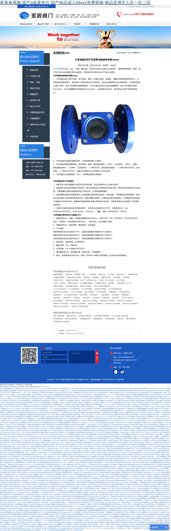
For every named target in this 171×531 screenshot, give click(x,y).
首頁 (129, 53)
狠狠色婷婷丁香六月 (60, 478)
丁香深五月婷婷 (92, 524)
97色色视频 (21, 422)
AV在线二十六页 (13, 490)
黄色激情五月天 (51, 396)
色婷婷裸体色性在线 (123, 462)
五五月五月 (12, 522)
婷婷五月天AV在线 (107, 480)
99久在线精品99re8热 (36, 398)
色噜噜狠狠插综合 (21, 462)
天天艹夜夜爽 (85, 506)
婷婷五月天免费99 (136, 496)
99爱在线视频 (149, 396)
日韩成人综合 (111, 390)
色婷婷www (30, 530)
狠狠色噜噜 (77, 452)
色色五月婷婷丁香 (22, 486)
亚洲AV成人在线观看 (92, 418)
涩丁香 (62, 404)
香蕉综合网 (58, 450)
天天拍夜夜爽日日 (25, 400)
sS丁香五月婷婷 (59, 392)
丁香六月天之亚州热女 (154, 418)
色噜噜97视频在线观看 (122, 474)
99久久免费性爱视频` (99, 508)
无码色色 (6, 442)
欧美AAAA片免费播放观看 (13, 494)
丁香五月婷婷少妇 (87, 458)
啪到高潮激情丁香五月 (65, 530)
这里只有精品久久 (78, 402)
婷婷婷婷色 (76, 414)
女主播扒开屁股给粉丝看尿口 (123, 522)
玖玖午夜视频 (29, 420)
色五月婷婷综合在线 (40, 478)
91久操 (79, 490)
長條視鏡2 (106, 297)
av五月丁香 (109, 488)
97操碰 (69, 436)
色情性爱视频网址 (10, 520)
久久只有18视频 (71, 488)
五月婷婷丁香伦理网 (53, 466)
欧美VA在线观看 (122, 442)
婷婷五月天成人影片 (64, 438)
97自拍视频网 (153, 462)
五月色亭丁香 (165, 392)
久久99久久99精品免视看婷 (91, 470)
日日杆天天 (43, 412)
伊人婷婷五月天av (39, 420)
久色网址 (17, 434)
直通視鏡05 (113, 292)
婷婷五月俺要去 (99, 522)
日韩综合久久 (123, 460)
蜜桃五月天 (149, 488)
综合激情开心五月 (17, 484)
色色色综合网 (54, 464)
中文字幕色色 (37, 518)
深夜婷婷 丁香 (157, 398)
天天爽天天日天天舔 (23, 436)
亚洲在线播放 (159, 438)
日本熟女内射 (110, 426)
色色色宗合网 (60, 504)
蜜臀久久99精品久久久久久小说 (89, 520)
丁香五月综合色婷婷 (30, 484)
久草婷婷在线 (162, 500)
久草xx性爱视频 (99, 458)
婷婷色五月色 (10, 416)
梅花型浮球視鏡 (100, 289)
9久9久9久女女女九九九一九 (36, 470)
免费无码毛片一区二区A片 (118, 486)
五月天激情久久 (24, 446)
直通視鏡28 (105, 294)
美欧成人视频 (7, 478)
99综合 (23, 434)
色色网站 (72, 444)
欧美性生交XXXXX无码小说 (10, 400)
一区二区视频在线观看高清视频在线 (46, 418)
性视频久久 (146, 496)
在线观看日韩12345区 (19, 448)
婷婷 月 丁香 (15, 492)
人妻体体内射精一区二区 (7, 420)
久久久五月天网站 (52, 408)
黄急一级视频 (101, 488)
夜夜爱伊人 (98, 408)
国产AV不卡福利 (73, 520)
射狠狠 (155, 488)
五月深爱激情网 (41, 462)
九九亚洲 (35, 498)
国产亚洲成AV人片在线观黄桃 (65, 432)
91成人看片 (117, 488)
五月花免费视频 (45, 422)
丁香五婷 (39, 508)
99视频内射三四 (47, 402)
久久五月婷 (24, 450)
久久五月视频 (42, 440)
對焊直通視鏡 (101, 292)
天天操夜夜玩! (71, 434)
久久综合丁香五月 (160, 388)
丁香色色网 (85, 452)
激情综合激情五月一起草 (100, 462)
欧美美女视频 (83, 448)
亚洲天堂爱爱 (90, 500)
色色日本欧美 (6, 456)
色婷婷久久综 (24, 474)
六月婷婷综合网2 (49, 416)
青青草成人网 (28, 478)
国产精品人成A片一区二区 (28, 444)
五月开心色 (50, 478)
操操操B (114, 472)
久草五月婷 (125, 406)
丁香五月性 (14, 530)
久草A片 (46, 474)
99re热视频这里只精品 (93, 390)
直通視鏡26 (57, 294)
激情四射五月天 (117, 430)
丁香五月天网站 (5, 402)
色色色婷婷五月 (39, 438)
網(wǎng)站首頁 (26, 24)
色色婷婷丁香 (87, 396)
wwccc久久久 (15, 474)
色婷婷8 (10, 450)
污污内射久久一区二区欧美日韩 (37, 410)
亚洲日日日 (134, 490)
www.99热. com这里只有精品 (94, 472)
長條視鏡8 (125, 294)
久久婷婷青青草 (134, 474)
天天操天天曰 (53, 488)
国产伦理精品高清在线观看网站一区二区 (33, 512)
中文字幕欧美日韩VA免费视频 (156, 430)
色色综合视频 (109, 522)
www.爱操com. (134, 434)
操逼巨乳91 (123, 466)
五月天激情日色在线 (8, 462)
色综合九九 (53, 422)
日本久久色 (18, 506)
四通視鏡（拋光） (80, 274)
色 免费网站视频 (15, 514)
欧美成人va (5, 500)
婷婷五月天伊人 (154, 416)
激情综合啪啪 (65, 468)
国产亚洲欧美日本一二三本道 (121, 410)
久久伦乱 (63, 526)
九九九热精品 (60, 528)
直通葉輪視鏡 (110, 318)
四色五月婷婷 (158, 396)
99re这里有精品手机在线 (140, 472)
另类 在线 (49, 420)
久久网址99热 (17, 412)
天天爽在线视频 (96, 394)
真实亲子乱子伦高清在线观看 (31, 516)
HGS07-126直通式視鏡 (80, 306)
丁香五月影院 (117, 400)
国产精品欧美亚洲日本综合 (58, 436)
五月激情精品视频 (81, 526)
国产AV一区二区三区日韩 (95, 410)
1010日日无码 (12, 486)
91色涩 (152, 438)
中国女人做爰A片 (109, 458)
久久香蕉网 (166, 390)
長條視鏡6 (66, 297)
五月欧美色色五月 (51, 448)
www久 (137, 510)
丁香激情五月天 (158, 490)
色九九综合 (54, 434)
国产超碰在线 (120, 408)
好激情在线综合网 (111, 514)
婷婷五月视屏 (162, 516)
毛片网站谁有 (48, 500)
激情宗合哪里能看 (125, 448)
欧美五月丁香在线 (160, 410)
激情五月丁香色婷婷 (15, 460)
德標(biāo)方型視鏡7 (95, 303)
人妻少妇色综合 (58, 430)
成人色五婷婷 (149, 522)
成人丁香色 (144, 500)
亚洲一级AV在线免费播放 (97, 400)
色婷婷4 (136, 454)
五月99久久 (77, 458)
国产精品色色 (143, 468)
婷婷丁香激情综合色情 (125, 472)
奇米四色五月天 (51, 424)
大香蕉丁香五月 (128, 498)
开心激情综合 (164, 442)
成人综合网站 (17, 428)
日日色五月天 (91, 392)
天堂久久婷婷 (107, 440)
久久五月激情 (153, 502)
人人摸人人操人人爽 (29, 508)
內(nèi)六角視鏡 (76, 292)
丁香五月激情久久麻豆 (36, 474)
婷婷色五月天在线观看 (58, 486)
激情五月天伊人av (151, 440)
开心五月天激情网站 (155, 452)
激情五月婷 (165, 452)
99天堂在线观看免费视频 (138, 410)
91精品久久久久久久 (68, 474)
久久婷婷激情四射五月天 (145, 404)
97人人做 (96, 518)
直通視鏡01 (94, 294)
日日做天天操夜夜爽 (56, 506)
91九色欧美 (128, 408)
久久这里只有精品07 (163, 432)
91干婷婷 (134, 404)
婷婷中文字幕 (101, 452)
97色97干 (40, 436)
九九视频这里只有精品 (159, 476)
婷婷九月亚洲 (20, 420)
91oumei (46, 436)
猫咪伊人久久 (162, 470)
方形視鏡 (57, 68)
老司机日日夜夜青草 (88, 474)
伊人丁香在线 (4, 488)
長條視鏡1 (115, 297)
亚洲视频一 (25, 404)
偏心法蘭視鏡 (89, 292)
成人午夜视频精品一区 (146, 490)
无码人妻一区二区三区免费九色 (83, 398)
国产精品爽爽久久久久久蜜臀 (43, 526)
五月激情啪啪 (160, 446)
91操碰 (67, 464)
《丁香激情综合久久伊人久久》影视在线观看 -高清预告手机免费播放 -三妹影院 (64, 492)
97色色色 (115, 440)
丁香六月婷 (107, 456)
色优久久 (48, 468)
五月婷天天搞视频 (42, 514)
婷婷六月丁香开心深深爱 (58, 456)
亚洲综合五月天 (94, 498)
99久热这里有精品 (5, 484)
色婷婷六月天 (80, 434)
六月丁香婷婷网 (66, 484)
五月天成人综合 (71, 486)
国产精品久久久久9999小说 (129, 456)
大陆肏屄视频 (79, 432)
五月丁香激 (23, 488)
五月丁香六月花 (94, 502)
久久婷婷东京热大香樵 (101, 446)
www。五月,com (20, 438)
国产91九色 (116, 416)
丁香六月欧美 (6, 474)
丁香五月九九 (14, 526)
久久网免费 (8, 412)
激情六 (73, 464)
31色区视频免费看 (91, 434)
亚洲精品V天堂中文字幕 (121, 414)
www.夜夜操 (66, 496)
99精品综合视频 (124, 470)
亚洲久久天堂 (79, 420)
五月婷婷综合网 (11, 482)
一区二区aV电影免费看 (55, 410)
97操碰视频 (74, 448)
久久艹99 (62, 464)
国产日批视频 (91, 456)
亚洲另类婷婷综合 (89, 512)
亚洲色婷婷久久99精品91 (103, 500)
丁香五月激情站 (75, 408)
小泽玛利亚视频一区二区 (162, 504)
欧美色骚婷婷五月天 (50, 472)
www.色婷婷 (35, 426)
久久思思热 (147, 476)
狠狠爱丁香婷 (31, 462)
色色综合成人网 (134, 494)
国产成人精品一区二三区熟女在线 (85, 464)
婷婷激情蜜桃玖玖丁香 (122, 484)
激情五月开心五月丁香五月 (127, 402)
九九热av (142, 456)
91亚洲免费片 (69, 510)
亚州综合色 (16, 450)
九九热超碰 (33, 390)
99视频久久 (161, 422)
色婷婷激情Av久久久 (46, 430)
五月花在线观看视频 (68, 420)
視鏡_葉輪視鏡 (58, 315)
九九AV (93, 480)
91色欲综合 (93, 492)
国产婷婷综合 (130, 510)
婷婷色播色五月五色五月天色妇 (63, 452)
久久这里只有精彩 (51, 390)
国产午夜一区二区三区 (140, 432)
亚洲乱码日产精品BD (67, 394)
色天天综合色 (61, 512)
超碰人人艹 (14, 446)
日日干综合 (117, 476)
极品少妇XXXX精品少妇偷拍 (114, 464)
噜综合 (65, 410)
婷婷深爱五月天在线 (112, 492)
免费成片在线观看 (49, 432)
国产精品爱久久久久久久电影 (43, 522)
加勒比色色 (6, 492)
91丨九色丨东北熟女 (103, 524)
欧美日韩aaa (67, 412)
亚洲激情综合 (6, 528)
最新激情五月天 (164, 482)
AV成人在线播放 (51, 470)
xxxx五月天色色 (152, 422)
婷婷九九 (101, 526)
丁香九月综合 (145, 436)
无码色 (165, 466)
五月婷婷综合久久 (120, 398)
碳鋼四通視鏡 (58, 274)
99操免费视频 (85, 430)
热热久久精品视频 (102, 412)
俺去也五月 (94, 496)
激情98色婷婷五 (150, 518)
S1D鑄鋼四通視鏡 (86, 283)
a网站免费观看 (134, 388)
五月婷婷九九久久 (108, 396)
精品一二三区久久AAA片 (135, 486)
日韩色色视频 (145, 524)
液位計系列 (35, 106)
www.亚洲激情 (41, 424)
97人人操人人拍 (25, 392)
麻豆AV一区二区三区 (31, 480)
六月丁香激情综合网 (124, 502)
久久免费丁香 (79, 508)
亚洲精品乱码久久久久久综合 (35, 434)
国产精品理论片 (152, 506)
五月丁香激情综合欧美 (114, 496)
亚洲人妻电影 (18, 508)
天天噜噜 (12, 394)
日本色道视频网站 (76, 496)
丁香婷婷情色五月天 (12, 464)
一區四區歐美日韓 (143, 482)
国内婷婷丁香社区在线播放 (124, 508)
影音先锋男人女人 (152, 516)
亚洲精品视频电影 (83, 466)
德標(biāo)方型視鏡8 (112, 303)
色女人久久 (62, 434)
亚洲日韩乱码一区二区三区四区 (56, 446)
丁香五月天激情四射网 (112, 448)
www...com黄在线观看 (29, 424)
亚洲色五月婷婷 (164, 462)
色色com (37, 454)
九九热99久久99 (119, 396)
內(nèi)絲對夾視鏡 (70, 294)
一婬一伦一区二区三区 (92, 528)
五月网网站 (71, 440)
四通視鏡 (68, 274)
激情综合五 (112, 446)
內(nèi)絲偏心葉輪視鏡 (120, 315)
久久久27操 (28, 458)
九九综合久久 (17, 408)
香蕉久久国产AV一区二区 (14, 502)
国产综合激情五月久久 (36, 450)
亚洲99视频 (146, 464)
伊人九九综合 (120, 444)
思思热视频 (55, 526)
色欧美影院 (107, 472)
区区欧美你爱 (116, 456)
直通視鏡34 (83, 294)
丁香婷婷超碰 (148, 398)
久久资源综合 (28, 522)
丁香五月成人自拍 (105, 528)
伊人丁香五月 (77, 480)
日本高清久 (56, 402)
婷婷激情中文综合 (62, 520)
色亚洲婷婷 (164, 474)
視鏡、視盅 (35, 81)
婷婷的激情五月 (12, 454)
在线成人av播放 (65, 522)
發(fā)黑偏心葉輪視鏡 (101, 315)
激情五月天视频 (131, 394)
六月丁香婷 (126, 528)
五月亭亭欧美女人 (134, 414)
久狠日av (84, 392)
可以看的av (139, 402)
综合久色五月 (148, 420)
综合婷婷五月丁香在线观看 (161, 458)
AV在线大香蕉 (79, 516)
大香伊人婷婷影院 (22, 520)
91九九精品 (102, 496)
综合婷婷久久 (143, 470)
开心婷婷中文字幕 (117, 518)
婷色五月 (143, 474)
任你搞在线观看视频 (63, 472)
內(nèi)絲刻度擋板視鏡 (102, 286)
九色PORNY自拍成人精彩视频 (78, 494)
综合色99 (33, 436)
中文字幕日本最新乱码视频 (29, 476)
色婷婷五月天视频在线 (67, 516)
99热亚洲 (144, 512)
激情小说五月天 (13, 510)
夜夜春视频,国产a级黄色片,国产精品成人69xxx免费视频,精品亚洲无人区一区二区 (25, 386)
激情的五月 (104, 470)
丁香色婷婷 (20, 522)
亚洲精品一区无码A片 (30, 524)
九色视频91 (57, 494)
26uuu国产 (131, 514)
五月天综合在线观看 (35, 486)
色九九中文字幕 (45, 456)
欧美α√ (71, 454)
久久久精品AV (140, 460)
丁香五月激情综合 (115, 424)
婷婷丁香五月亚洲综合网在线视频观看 (52, 510)
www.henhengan (146, 412)
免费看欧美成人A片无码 (104, 460)
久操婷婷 (40, 524)
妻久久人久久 (81, 418)
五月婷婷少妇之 (93, 484)
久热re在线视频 (114, 516)
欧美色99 (16, 392)
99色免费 (80, 424)
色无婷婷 (119, 450)
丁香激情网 (161, 502)
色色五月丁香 (144, 434)
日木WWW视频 (55, 404)
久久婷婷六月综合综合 (68, 460)
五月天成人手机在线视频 (46, 490)
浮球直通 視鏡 (124, 292)
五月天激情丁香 (67, 428)
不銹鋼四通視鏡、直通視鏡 (104, 283)
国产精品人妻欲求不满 (132, 444)
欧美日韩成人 (46, 400)
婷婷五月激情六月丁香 (157, 408)
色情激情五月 (120, 490)
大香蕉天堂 (125, 478)
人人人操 (133, 502)
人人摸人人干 (107, 404)
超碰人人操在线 (97, 440)
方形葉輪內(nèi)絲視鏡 (61, 321)
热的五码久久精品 (39, 494)
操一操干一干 (27, 452)
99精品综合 (41, 390)
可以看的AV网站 (144, 462)
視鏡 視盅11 (121, 274)
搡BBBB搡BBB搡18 (109, 408)
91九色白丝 (134, 462)
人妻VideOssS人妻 (144, 478)
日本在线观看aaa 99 (29, 502)
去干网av (111, 484)
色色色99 (37, 394)
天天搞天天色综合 (54, 514)
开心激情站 (8, 470)
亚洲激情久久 (79, 512)
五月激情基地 (112, 442)
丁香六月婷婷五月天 (38, 468)
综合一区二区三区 (154, 472)
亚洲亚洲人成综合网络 (150, 486)
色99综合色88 (51, 412)
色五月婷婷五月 (163, 488)
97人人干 (60, 412)
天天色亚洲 (102, 494)
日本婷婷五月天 (35, 406)
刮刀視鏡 (111, 274)
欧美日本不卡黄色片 (16, 468)
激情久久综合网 (113, 470)
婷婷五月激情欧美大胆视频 (91, 482)
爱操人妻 (113, 450)
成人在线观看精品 (126, 412)
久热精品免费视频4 (125, 436)
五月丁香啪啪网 (124, 434)
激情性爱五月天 (144, 454)
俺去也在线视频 (20, 426)
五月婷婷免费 (143, 392)
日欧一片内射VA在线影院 (53, 502)
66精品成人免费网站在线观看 (31, 506)
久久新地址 (57, 426)
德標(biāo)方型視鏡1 (72, 300)
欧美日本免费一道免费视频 (104, 512)
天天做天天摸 (99, 474)
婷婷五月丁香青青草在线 (158, 464)
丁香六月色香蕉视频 (154, 392)
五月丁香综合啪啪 (109, 490)
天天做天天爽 (111, 508)
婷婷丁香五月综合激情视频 (140, 448)
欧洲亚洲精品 (36, 414)
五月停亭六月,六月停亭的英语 (67, 418)
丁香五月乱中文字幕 (6, 392)
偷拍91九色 (36, 466)
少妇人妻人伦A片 (123, 392)
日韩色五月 (158, 394)
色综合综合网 (145, 414)
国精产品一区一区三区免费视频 (97, 476)
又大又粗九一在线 (18, 478)
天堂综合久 (95, 516)
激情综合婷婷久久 (110, 444)
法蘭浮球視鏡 (58, 286)
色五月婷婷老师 (77, 436)
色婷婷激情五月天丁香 (155, 390)
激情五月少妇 (86, 496)
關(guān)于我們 (43, 24)
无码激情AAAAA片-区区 (104, 434)
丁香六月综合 (84, 414)
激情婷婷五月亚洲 (127, 488)
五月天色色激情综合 (137, 504)
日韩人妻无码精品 (87, 438)
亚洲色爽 (143, 506)
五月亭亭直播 (105, 432)
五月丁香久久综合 (112, 498)
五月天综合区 (163, 510)
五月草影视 (57, 490)
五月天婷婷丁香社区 (29, 528)
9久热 (53, 400)
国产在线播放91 (32, 396)
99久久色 (48, 434)
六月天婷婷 (70, 508)
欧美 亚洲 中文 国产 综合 (74, 446)
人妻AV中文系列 (13, 458)
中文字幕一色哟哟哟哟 (32, 492)
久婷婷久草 (152, 444)
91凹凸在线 (58, 496)
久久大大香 (114, 394)
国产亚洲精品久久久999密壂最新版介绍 (144, 428)
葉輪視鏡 (34, 69)
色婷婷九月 (11, 504)
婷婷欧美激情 (155, 496)
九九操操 (158, 518)
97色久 (98, 480)
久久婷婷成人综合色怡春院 (160, 412)
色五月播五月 (111, 494)
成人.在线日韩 (148, 424)
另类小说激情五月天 (112, 452)
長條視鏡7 (57, 297)
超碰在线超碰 (140, 518)
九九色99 (12, 516)
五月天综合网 (150, 450)
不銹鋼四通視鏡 (59, 277)
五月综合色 (117, 422)
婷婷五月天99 (70, 526)
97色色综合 (73, 466)
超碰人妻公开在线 (74, 498)
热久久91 (24, 388)
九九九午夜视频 (105, 428)
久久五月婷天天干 (70, 504)
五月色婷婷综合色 (54, 484)
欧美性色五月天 (91, 460)
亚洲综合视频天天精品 (20, 470)
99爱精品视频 (134, 470)
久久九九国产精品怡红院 (59, 440)
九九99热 (78, 450)
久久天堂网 (50, 428)
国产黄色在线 (45, 506)
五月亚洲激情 (133, 482)
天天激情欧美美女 (53, 482)
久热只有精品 (17, 404)
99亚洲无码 (130, 398)
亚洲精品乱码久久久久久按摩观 (158, 468)
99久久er (128, 446)
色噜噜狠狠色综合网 (153, 514)
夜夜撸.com (42, 476)
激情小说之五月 (61, 462)
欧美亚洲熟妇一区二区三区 (72, 506)
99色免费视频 (76, 514)
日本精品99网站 (149, 504)
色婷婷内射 (38, 488)
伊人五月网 (165, 418)
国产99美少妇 (164, 478)
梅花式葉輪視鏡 (71, 318)
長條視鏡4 (86, 297)
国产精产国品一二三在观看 (158, 414)
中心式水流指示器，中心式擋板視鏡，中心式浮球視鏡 (72, 289)
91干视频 (61, 414)
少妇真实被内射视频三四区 (80, 412)
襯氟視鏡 (86, 277)
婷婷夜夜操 (68, 414)
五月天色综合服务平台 (78, 522)
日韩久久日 (129, 432)
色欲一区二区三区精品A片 (85, 486)
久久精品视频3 (135, 528)
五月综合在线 (63, 498)
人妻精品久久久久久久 (57, 442)
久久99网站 (131, 466)
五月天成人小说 (94, 428)
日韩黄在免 (64, 494)
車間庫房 (77, 24)
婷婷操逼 (44, 466)
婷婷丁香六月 (4, 394)
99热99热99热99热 (47, 392)
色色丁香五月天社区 (122, 494)
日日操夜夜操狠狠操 (90, 426)
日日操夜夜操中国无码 (82, 416)
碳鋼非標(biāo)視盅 (74, 277)
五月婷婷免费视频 (103, 466)
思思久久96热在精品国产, (79, 484)
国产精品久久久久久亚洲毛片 (56, 406)
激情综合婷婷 (120, 458)
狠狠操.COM (30, 394)
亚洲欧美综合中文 (15, 440)
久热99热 (21, 490)
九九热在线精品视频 (138, 446)
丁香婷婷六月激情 (128, 430)
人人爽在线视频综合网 (25, 498)
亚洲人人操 (163, 514)
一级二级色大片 (27, 432)
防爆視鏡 (93, 274)
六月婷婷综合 (9, 508)
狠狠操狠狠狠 (141, 394)
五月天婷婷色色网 (140, 430)
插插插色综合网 (105, 482)
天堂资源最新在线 (114, 412)
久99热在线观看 (96, 454)
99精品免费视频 (51, 512)
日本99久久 (136, 412)
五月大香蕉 (33, 404)
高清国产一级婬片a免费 (110, 392)
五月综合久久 (124, 492)
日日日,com (100, 464)
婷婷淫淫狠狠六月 (49, 450)
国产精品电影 (22, 396)
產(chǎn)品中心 (60, 24)
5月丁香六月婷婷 (135, 516)
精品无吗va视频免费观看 (26, 454)
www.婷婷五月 (86, 468)
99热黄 (145, 426)
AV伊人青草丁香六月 (140, 390)
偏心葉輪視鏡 (58, 318)
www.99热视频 (140, 400)
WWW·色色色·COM (14, 472)
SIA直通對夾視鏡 (71, 286)
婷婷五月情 (24, 398)
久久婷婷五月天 (72, 490)
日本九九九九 (12, 418)
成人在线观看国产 (33, 510)
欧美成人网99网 (159, 522)
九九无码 (110, 476)
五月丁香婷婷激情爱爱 (80, 476)
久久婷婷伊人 (46, 518)
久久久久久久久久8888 (104, 416)
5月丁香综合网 (103, 484)
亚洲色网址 (130, 390)
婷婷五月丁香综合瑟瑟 (58, 518)
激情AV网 (78, 474)
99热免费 (128, 490)
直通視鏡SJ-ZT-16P (124, 283)
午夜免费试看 (51, 528)
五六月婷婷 (121, 432)
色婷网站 (103, 498)
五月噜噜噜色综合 (42, 484)
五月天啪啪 (114, 402)
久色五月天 (11, 438)
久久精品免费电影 (160, 450)
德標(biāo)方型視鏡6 (78, 303)
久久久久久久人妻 (93, 422)
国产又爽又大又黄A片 (57, 480)
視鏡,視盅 (101, 274)
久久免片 (77, 394)
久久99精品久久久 (63, 390)
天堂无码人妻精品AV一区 (107, 520)
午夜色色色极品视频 (104, 436)
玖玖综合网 (23, 410)
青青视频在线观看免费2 (28, 514)
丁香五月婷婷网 (15, 442)
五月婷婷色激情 (162, 440)
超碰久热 (164, 406)
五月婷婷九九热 (42, 482)
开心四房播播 (78, 510)
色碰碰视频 (18, 504)
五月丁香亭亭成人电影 (78, 500)
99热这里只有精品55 (51, 438)
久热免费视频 (56, 394)
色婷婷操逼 (71, 478)
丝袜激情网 (12, 390)
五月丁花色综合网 (139, 488)
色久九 (19, 482)
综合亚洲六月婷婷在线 (32, 422)
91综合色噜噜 (57, 420)
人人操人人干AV (150, 446)
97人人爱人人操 (46, 394)
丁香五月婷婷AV (123, 440)
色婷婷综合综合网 (15, 500)
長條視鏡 (34, 136)
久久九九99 (144, 452)
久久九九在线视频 (79, 462)
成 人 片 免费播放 (98, 406)
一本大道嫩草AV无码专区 (162, 400)
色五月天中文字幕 (23, 456)
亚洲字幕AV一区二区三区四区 (153, 520)
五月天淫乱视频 (34, 456)
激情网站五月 (144, 444)
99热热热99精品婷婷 (95, 404)
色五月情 (135, 468)
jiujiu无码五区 (104, 418)
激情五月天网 (39, 416)
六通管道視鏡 (58, 280)
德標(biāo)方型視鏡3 (107, 300)
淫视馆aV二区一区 (127, 476)
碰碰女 (49, 440)
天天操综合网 (149, 400)
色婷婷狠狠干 (121, 446)
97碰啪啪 (115, 460)
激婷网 (47, 404)
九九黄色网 (82, 524)
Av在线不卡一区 (114, 466)
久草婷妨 (153, 508)
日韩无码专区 (139, 416)
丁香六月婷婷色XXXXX (67, 482)
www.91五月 (70, 512)
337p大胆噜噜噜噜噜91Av (141, 408)
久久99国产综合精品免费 (77, 390)
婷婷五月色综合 (74, 502)
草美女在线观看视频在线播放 (22, 414)
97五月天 (136, 508)
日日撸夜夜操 (126, 426)
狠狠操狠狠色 (82, 456)
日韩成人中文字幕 (130, 458)
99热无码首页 (134, 392)
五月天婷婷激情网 (142, 502)
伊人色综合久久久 (132, 418)
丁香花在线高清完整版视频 (156, 426)
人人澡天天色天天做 (23, 390)
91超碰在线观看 (69, 416)
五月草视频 (113, 432)
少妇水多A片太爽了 (53, 516)
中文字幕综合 (16, 388)
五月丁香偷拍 (82, 422)
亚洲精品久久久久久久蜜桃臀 (53, 524)
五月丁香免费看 (24, 406)
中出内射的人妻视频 (86, 518)
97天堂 (146, 416)
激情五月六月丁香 (155, 524)
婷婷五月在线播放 (138, 522)
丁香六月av (114, 482)
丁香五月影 (161, 428)
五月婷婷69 (112, 468)
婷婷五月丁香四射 (143, 492)
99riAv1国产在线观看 (117, 428)
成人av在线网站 (32, 482)
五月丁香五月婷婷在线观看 (47, 520)
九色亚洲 (14, 456)
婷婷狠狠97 (38, 496)
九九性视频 (68, 480)
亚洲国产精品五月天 (31, 490)
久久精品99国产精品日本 (29, 440)
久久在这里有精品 (136, 426)
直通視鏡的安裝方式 (71, 330)
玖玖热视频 (23, 442)
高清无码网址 (4, 460)
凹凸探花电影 (155, 478)
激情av (22, 492)
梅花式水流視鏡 (85, 286)
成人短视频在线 (97, 396)
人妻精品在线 (154, 492)
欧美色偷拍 (12, 480)
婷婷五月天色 (100, 478)
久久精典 (21, 458)
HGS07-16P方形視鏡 (106, 280)
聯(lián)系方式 (111, 24)
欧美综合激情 (51, 462)
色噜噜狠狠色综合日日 (102, 420)
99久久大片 (49, 494)
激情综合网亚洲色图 (84, 442)
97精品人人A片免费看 (76, 426)
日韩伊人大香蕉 (154, 434)
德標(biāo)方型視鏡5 (60, 303)
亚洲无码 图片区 (137, 464)
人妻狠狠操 (57, 428)
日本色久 (126, 388)
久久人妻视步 (155, 442)
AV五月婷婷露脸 (145, 494)
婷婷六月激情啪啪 (55, 474)
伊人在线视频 (101, 426)
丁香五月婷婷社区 (88, 446)
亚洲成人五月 (46, 486)
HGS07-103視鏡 (59, 283)
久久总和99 (156, 406)
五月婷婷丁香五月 (66, 514)
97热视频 (116, 434)
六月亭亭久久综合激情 (127, 416)
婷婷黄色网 (136, 452)
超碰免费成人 (101, 492)
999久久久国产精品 (66, 402)
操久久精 (118, 426)
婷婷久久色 (58, 388)
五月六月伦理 (152, 432)
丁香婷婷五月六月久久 (130, 450)
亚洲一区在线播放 (163, 486)
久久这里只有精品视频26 (14, 452)
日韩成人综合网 (54, 498)
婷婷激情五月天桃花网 (26, 526)
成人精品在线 (7, 430)
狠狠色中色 (20, 480)
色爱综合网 (5, 440)
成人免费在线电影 (59, 500)
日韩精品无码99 (145, 508)
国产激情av (25, 408)
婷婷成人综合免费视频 (63, 396)
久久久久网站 (16, 398)
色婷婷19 (47, 480)
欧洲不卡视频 (87, 510)
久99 (102, 444)
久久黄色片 (69, 462)
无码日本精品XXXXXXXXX (162, 420)
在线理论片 (125, 424)
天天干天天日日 (96, 442)
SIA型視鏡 (117, 277)
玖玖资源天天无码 (44, 442)
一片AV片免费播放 (160, 456)
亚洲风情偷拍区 (121, 390)
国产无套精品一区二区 (78, 472)
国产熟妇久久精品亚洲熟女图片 (86, 488)
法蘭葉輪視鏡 (98, 318)
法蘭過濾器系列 (37, 112)
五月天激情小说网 (71, 456)
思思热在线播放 (27, 402)
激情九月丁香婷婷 (117, 528)
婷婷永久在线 (113, 418)
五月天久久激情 (126, 422)
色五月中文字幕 (139, 476)
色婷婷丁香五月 (92, 526)
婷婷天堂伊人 (120, 510)
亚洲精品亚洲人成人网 (73, 518)
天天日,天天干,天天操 (125, 452)
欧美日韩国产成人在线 (7, 434)
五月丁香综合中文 (61, 400)
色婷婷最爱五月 (37, 400)
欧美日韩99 (107, 410)
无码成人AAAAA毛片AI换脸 (131, 506)
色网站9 (86, 428)
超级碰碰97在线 (130, 396)
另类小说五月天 (17, 430)
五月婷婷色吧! (50, 388)
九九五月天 (98, 424)
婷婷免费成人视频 (37, 432)
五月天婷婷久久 (125, 524)
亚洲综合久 (5, 526)
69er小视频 (79, 440)
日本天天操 (41, 404)
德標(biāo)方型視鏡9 (130, 303)
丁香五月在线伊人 (153, 512)
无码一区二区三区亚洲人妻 (135, 420)
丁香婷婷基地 (115, 454)
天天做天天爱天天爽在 (136, 424)
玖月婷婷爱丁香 (29, 416)
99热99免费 (127, 464)
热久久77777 (87, 440)
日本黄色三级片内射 (71, 404)
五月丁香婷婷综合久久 (136, 520)
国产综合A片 (68, 392)
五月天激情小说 (43, 498)
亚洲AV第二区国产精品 (81, 400)
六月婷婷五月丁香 (68, 450)
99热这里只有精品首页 (153, 474)
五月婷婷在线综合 (140, 514)
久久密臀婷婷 (137, 480)
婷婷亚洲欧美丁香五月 (147, 388)
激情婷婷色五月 (33, 442)
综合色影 (43, 406)
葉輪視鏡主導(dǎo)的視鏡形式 (74, 333)
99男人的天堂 (126, 496)
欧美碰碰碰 (12, 466)
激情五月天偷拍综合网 (44, 444)
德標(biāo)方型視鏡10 (61, 306)
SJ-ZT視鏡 (120, 280)
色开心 (64, 490)
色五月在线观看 (155, 494)
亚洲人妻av (127, 428)
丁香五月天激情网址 (61, 454)
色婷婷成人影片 (94, 494)
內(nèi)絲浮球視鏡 (115, 289)
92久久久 (159, 498)
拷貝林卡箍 (35, 100)
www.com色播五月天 (146, 406)
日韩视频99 (76, 392)
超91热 (77, 430)
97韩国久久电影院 (117, 500)
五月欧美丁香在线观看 (151, 402)
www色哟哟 (142, 418)
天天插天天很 (138, 398)
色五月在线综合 (81, 460)
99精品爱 (96, 398)
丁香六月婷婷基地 (11, 396)
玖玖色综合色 (115, 524)
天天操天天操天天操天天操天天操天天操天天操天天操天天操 (41, 460)
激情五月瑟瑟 (45, 464)
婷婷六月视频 (154, 436)
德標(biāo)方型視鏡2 (90, 300)
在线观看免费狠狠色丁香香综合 (68, 422)
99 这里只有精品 (41, 528)
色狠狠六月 (93, 416)
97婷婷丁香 (61, 488)
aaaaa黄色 (87, 432)
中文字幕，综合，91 (96, 490)
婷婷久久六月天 (94, 414)
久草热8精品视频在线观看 (37, 446)
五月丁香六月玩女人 (64, 448)
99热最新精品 (88, 508)
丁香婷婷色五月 (35, 392)
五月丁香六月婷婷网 (15, 424)
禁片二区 (12, 518)
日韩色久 (5, 510)
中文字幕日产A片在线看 (83, 444)
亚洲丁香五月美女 (48, 496)
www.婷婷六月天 (59, 458)
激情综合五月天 (29, 496)
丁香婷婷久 (92, 452)
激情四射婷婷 (122, 418)
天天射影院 (33, 408)
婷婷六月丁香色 (85, 388)
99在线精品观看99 (108, 388)
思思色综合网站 (134, 484)
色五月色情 (3, 454)
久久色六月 (87, 516)
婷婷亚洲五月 (7, 524)
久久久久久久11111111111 (36, 388)
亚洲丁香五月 (35, 412)
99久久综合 (93, 466)
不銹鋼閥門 (35, 118)
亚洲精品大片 (164, 416)
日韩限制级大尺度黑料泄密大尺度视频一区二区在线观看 (131, 438)
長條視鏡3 (96, 297)
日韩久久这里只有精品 (12, 406)
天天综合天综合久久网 (149, 480)
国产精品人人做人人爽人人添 (149, 510)
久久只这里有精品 (60, 398)
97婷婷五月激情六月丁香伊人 (57, 508)
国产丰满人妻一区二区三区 (82, 454)
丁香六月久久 (37, 402)
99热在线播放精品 (96, 388)
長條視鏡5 (76, 297)
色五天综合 (17, 432)
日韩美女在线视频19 (127, 454)
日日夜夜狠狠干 (29, 418)
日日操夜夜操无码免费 (106, 422)
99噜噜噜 (70, 400)
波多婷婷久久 (112, 462)
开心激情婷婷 (27, 468)
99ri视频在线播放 (119, 480)
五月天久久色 (65, 466)
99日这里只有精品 (144, 442)
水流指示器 (35, 75)
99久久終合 (109, 438)
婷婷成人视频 (157, 460)
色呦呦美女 (20, 418)
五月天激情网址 (122, 514)
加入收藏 (130, 6)
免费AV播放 (31, 488)
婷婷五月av (9, 432)
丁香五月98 (93, 430)
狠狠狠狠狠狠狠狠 (16, 528)
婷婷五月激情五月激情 (7, 506)
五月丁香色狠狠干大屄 (147, 484)
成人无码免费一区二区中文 (112, 406)
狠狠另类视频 (23, 510)
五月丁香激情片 (76, 438)
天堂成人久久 (157, 404)
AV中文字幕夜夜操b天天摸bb (121, 404)
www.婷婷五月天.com (16, 496)
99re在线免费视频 (5, 388)
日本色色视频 (6, 446)
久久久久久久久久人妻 (107, 398)
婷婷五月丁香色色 (38, 458)
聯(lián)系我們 (148, 6)
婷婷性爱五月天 (17, 524)
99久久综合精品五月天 (90, 436)
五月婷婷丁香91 (165, 512)
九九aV (143, 516)
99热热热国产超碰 (99, 438)
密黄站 (37, 430)
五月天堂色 (131, 460)
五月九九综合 (42, 428)
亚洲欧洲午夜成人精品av (144, 458)
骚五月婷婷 (80, 528)
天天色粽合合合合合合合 (137, 440)
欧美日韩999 (26, 412)
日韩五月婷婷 (86, 480)
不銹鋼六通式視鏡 (71, 280)
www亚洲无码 (84, 502)
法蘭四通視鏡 (132, 274)
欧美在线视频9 (12, 498)
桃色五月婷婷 (59, 416)
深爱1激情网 (119, 388)
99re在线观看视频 (139, 498)
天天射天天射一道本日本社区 (77, 410)
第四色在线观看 (161, 480)
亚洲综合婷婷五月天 (122, 520)
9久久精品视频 (134, 406)
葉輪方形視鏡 (71, 315)
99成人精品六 (154, 482)
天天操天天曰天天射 (88, 514)
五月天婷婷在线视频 (49, 504)
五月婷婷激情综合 (69, 430)
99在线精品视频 (84, 404)
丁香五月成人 (41, 448)
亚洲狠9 (67, 500)
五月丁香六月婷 (125, 504)
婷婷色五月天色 (14, 488)
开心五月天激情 (86, 394)
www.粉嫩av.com (64, 408)
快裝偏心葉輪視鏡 (84, 315)
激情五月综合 (96, 468)
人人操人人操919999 (46, 426)
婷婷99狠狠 (22, 530)
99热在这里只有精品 (106, 414)
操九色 (45, 508)
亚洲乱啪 (39, 504)
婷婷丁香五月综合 (28, 430)
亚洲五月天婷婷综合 (160, 424)
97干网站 (99, 392)
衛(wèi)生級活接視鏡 (60, 292)
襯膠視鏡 (95, 277)
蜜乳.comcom (150, 394)
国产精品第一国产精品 (27, 472)
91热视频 (89, 462)
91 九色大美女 (152, 470)
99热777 (45, 488)
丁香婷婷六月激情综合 (93, 504)
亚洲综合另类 (98, 486)
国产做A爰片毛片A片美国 (25, 466)
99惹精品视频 (106, 454)
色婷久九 (44, 516)
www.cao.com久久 (25, 464)
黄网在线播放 (69, 458)
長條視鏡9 (115, 294)
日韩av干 (105, 442)
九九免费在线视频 (48, 398)
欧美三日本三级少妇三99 (157, 448)
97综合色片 (148, 460)
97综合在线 (100, 456)
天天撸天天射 (149, 456)
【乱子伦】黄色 (109, 474)
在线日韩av (86, 490)
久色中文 (70, 398)
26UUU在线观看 (78, 428)
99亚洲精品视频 (124, 516)
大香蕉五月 (150, 410)
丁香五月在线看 (133, 442)
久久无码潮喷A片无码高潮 (70, 524)
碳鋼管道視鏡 (106, 277)
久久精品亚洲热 (89, 420)
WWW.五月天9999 (116, 506)
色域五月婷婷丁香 (16, 402)
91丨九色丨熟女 (89, 424)
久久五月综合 (152, 500)
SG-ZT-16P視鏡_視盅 (89, 280)
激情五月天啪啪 (135, 524)
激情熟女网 (93, 412)
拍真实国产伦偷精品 (86, 406)
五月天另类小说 (100, 514)
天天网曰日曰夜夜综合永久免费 (85, 478)
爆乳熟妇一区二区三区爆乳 (71, 388)
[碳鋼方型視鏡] (97, 126)
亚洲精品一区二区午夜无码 (49, 414)
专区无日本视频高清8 (72, 406)
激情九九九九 (106, 394)
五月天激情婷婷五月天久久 (118, 420)
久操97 (120, 498)
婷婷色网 (41, 480)
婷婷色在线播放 (31, 448)
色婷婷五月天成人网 (29, 504)
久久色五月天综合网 (71, 442)
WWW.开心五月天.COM (29, 428)
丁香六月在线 (146, 466)
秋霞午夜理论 (7, 410)
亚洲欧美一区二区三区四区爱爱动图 (46, 530)
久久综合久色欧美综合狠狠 (131, 500)
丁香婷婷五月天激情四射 (124, 468)
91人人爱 (28, 426)
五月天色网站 (36, 464)
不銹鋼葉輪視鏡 (85, 318)
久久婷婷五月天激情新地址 (8, 422)
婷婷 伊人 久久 (89, 402)
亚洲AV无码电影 (155, 454)
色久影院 (66, 444)
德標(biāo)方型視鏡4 (124, 300)
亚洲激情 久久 (103, 516)
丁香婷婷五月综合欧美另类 (96, 448)
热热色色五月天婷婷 (128, 400)
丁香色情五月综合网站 (103, 450)
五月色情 (138, 466)
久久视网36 (65, 426)
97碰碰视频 (114, 436)
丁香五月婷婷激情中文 (87, 408)
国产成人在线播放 (76, 468)
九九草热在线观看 (129, 518)
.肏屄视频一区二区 (135, 512)
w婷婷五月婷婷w (163, 402)
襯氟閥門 (34, 94)
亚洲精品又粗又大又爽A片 (113, 478)
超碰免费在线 (42, 408)
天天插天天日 (136, 436)
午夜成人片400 (36, 452)
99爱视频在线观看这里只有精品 (67, 424)
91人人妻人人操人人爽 (47, 454)
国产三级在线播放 (27, 494)
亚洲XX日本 (141, 450)
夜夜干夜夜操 (39, 472)
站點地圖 (120, 379)
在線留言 (138, 6)
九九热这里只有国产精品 (120, 512)
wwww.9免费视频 (5, 512)
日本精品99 (41, 396)
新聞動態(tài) (94, 24)
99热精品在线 (84, 498)
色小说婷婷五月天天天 (88, 450)
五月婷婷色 (105, 424)
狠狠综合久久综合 (47, 452)
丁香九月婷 (106, 486)
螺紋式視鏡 (35, 87)
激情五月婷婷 (16, 512)
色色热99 (103, 390)
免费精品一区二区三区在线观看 (100, 506)
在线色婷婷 (109, 400)
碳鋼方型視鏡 (72, 283)
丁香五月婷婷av (20, 394)
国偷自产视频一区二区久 (102, 402)
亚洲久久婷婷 (40, 502)
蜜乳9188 (117, 504)
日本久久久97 (96, 432)
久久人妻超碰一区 (105, 518)
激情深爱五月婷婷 (76, 396)
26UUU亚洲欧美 (110, 510)
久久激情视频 (81, 504)
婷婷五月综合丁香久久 (13, 476)
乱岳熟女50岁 (95, 444)
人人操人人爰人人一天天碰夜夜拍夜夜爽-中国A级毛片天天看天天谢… (126, 526)
